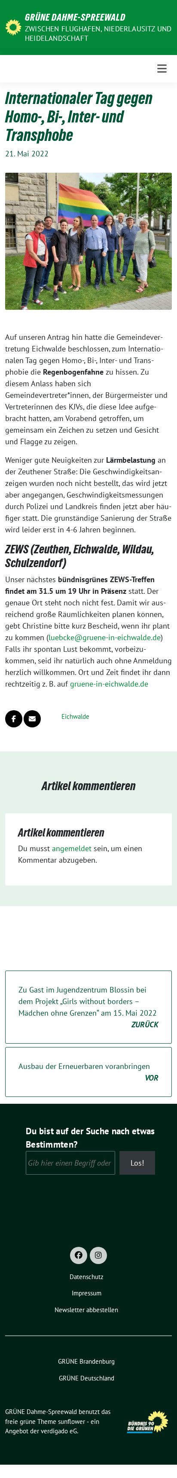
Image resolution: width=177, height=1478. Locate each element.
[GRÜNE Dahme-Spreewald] (13, 26)
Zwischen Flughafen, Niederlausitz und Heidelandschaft (98, 33)
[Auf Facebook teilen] (13, 718)
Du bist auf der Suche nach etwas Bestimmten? (90, 1137)
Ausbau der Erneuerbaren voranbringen (88, 1072)
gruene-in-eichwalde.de (109, 684)
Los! (137, 1163)
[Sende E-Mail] (32, 718)
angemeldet (72, 848)
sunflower (71, 1421)
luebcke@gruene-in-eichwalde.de (105, 637)
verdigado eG (59, 1431)
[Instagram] (98, 1255)
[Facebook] (78, 1255)
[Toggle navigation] (162, 68)
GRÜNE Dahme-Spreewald (75, 17)
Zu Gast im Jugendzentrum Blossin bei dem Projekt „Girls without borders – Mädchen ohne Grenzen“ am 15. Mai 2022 (88, 1007)
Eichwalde (75, 716)
